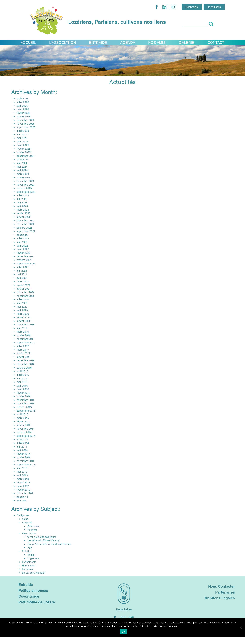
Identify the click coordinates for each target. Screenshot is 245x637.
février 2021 (23, 285)
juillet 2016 (23, 374)
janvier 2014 (24, 457)
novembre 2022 (26, 224)
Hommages (28, 565)
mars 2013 (23, 479)
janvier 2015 (24, 425)
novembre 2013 (26, 461)
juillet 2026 (23, 102)
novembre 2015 (26, 403)
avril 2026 (22, 105)
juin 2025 (22, 134)
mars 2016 (23, 389)
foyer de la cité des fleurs (41, 536)
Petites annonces (33, 590)
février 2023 (23, 213)
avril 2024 (22, 170)
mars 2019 (23, 331)
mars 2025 (23, 145)
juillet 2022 (23, 238)
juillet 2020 (23, 299)
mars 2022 (23, 249)
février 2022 (23, 252)
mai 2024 (22, 166)
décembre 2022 (26, 220)
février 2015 (23, 421)
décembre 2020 (26, 292)
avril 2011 (22, 500)
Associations (29, 533)
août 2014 (22, 439)
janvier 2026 (24, 116)
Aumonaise (33, 526)
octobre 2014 (24, 432)
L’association (62, 43)
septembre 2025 (26, 127)
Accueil (28, 43)
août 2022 (22, 234)
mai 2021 (22, 274)
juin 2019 (22, 328)
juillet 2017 (23, 346)
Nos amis (157, 43)
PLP (29, 547)
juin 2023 (22, 199)
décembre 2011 (26, 493)
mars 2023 (23, 209)
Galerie (186, 43)
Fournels (32, 529)
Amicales (27, 522)
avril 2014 (22, 450)
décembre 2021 (26, 256)
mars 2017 (23, 349)
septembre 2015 (26, 410)
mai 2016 (22, 382)
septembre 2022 (26, 231)
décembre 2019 (26, 324)
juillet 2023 (23, 195)
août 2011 (22, 496)
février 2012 (23, 489)
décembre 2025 (26, 120)
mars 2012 (23, 486)
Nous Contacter (221, 586)
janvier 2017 (24, 357)
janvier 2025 (24, 152)
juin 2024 (22, 163)
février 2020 (23, 317)
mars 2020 (23, 313)
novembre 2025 (26, 123)
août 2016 (22, 371)
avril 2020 (22, 310)
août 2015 (22, 414)
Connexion (192, 7)
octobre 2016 (24, 367)
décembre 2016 (26, 360)
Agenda (127, 43)
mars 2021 (23, 281)
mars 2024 (23, 173)
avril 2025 (22, 141)
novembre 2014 (26, 428)
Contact (216, 43)
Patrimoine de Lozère (36, 602)
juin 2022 (22, 242)
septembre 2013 (26, 464)
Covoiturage (28, 596)
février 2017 (23, 353)
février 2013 (23, 482)
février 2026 (23, 112)
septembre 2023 (26, 191)
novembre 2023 (26, 184)
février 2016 (23, 392)
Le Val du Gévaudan (33, 572)
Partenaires (225, 592)
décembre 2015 (26, 400)
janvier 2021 (24, 288)
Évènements (29, 562)
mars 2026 (23, 109)
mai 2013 (22, 471)
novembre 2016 (26, 364)
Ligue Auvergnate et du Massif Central (49, 544)
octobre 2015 (24, 407)
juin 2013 (22, 468)
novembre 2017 (26, 339)
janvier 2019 (24, 335)
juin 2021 (22, 270)
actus (25, 519)
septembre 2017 (26, 342)
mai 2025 (22, 138)
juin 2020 (22, 303)
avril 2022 (22, 245)
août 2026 (22, 98)
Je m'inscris (214, 7)
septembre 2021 (26, 263)
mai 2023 (22, 202)
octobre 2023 (24, 188)
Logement (33, 558)
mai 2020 (22, 306)
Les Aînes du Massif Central (43, 540)
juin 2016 (22, 378)
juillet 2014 (23, 443)
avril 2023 (22, 206)
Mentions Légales (220, 597)
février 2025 (23, 148)
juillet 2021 (23, 267)
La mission (28, 569)
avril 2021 (22, 278)
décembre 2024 (26, 156)
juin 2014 (22, 446)
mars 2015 (23, 418)
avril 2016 (22, 385)
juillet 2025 (23, 130)
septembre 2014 (26, 435)
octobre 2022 (24, 227)
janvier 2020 (24, 321)
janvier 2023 (24, 217)
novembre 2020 (26, 296)
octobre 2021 (24, 260)
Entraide (98, 43)
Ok (123, 631)
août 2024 (22, 159)
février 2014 (23, 453)
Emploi (31, 554)
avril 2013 (22, 475)
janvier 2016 (24, 396)
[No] (240, 627)
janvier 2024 (24, 177)
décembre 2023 (26, 181)
